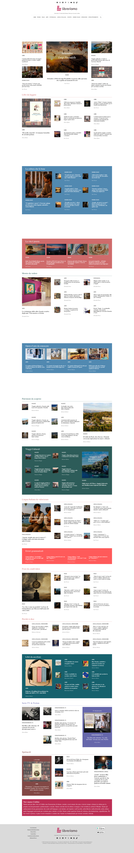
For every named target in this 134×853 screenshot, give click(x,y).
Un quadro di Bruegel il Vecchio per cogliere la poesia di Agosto (77, 366)
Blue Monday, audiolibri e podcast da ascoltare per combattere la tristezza (99, 663)
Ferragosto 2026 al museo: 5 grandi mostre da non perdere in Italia (72, 282)
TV (32, 722)
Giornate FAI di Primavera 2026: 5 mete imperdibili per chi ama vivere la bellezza (70, 435)
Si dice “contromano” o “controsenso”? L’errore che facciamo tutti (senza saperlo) (101, 536)
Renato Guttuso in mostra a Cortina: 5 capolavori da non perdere (71, 310)
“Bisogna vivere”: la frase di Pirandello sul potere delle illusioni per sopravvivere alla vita (73, 605)
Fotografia (97, 278)
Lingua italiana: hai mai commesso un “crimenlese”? (98, 557)
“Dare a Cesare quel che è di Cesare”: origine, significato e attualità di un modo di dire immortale (100, 628)
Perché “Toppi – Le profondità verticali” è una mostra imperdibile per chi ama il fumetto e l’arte (103, 310)
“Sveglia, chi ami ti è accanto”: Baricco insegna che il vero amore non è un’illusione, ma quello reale (100, 204)
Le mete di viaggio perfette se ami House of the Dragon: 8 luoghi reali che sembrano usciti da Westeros (42, 485)
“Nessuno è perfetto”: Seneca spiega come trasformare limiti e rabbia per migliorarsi (100, 190)
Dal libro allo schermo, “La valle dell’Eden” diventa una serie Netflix (97, 738)
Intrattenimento (26, 722)
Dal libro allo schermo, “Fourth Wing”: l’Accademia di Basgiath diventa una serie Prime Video (66, 739)
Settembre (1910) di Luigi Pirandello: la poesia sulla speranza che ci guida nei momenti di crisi (67, 79)
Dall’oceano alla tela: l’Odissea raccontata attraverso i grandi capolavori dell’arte (97, 367)
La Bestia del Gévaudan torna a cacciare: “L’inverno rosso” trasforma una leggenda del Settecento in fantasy (102, 119)
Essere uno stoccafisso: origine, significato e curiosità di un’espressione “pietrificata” (40, 628)
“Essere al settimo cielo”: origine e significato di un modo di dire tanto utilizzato (71, 643)
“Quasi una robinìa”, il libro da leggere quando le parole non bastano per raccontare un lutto (101, 85)
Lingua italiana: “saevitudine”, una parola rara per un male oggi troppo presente (34, 558)
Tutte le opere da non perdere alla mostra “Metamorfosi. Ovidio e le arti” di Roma (103, 296)
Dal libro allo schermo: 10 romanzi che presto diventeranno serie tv (30, 727)
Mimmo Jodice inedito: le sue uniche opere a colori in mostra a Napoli (102, 282)
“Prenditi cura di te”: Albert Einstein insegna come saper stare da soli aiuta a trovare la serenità (72, 204)
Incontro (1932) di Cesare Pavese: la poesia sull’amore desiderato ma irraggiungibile (56, 262)
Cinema (106, 771)
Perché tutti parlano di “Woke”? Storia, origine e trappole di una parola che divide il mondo (72, 522)
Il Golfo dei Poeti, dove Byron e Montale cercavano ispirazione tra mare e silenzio (96, 437)
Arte (23, 308)
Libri (23, 55)
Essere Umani (25, 80)
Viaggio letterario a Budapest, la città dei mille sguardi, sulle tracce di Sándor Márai (43, 470)
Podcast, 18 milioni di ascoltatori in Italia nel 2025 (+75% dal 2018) (36, 692)
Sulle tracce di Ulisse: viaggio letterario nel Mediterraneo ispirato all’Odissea (95, 484)
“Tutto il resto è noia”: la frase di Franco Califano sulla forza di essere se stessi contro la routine (102, 578)
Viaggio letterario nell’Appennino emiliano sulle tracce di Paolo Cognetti (69, 470)
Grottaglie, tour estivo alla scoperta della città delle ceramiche (67, 408)
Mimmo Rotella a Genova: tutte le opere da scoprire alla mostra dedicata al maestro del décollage (73, 296)
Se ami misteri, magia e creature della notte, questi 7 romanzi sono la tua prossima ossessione (103, 134)
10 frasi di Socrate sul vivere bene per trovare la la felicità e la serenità (102, 605)
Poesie (67, 75)
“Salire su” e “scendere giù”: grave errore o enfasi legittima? (102, 521)
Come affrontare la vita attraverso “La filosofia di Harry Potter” (98, 686)
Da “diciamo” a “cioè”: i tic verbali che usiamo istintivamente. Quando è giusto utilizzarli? (103, 508)
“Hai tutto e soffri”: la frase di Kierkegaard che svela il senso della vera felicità (72, 591)
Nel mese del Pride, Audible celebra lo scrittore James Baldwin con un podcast (72, 686)
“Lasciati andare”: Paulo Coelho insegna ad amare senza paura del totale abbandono (73, 190)
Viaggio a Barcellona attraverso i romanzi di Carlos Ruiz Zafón (70, 455)
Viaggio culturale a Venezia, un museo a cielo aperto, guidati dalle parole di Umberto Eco (41, 421)
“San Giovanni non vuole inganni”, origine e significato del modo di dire (102, 643)
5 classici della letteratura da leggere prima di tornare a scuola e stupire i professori (31, 60)
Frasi (23, 604)
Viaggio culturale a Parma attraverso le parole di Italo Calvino (39, 435)
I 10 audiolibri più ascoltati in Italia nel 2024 (100, 675)
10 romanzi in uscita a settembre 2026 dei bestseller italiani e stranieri (72, 134)
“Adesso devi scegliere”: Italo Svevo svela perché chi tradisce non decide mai (100, 176)
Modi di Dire (44, 623)
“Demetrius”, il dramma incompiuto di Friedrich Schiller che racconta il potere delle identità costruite (37, 788)
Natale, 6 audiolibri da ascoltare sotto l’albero (71, 675)
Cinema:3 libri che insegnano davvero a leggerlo (77, 785)
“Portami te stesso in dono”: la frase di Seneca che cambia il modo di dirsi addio (72, 578)
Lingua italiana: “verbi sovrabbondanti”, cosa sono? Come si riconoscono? (77, 558)
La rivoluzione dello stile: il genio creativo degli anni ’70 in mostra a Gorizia (35, 312)
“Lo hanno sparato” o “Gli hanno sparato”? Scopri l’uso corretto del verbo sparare (73, 536)
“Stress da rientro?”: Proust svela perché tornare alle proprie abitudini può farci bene (32, 85)
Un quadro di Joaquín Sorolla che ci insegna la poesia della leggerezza (56, 366)
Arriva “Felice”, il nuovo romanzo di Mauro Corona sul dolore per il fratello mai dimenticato (103, 103)
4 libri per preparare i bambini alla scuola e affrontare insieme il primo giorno (73, 103)
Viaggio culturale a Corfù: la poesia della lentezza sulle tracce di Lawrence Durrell (100, 60)
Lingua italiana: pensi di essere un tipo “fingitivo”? (56, 557)
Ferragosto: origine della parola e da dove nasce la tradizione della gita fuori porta (71, 628)
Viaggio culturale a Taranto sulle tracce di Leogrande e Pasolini (40, 407)
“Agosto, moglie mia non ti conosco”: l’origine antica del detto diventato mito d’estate (34, 539)
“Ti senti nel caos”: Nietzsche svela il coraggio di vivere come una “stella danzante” (73, 176)
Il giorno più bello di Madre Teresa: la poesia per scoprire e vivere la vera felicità (77, 262)
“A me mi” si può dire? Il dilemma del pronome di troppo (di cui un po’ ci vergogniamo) (73, 508)
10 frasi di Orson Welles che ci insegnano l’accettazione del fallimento (77, 760)
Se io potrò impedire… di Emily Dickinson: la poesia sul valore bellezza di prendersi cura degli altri (98, 262)
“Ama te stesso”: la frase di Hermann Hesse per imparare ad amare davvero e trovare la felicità (103, 591)
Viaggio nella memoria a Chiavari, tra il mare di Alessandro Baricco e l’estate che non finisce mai (69, 485)
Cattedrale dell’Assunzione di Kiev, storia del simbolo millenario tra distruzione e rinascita (70, 421)
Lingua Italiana (26, 534)
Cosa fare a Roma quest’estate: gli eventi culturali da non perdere (77, 772)
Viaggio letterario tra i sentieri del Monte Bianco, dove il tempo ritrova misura (43, 456)
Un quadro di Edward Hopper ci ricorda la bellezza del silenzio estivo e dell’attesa (35, 367)
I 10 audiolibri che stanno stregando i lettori (71, 662)
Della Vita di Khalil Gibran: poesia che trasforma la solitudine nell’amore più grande (34, 262)
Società (93, 55)
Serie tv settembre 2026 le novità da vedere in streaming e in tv (67, 711)
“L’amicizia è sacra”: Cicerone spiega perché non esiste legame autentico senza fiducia (37, 204)
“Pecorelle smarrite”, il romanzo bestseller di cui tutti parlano (36, 133)
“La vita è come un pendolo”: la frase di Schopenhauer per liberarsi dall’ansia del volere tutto (35, 608)
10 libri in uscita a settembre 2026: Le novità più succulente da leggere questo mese (73, 118)
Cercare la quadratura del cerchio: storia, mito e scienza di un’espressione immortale (41, 643)
